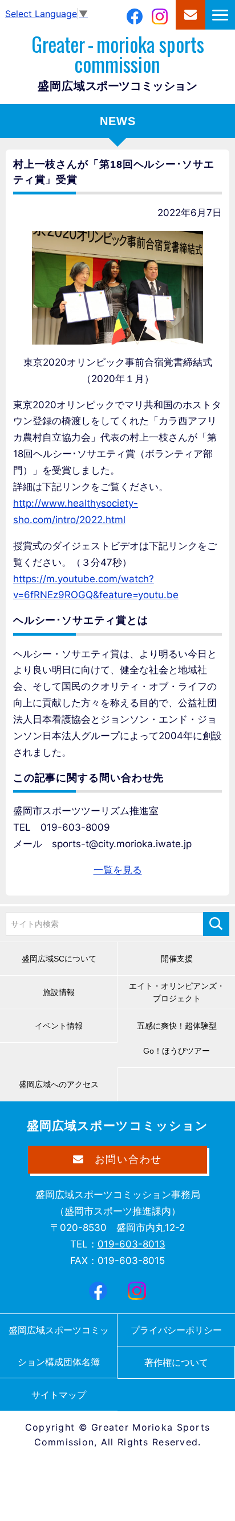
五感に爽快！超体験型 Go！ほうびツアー (181, 1038)
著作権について (176, 1362)
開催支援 (177, 958)
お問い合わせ (190, 15)
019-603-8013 (131, 1244)
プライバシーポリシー (176, 1330)
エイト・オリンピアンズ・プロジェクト (177, 992)
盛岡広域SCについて (59, 958)
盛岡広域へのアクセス (59, 1084)
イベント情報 (59, 1025)
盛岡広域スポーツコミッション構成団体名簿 (59, 1345)
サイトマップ (58, 1394)
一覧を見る (118, 870)
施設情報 (59, 992)
